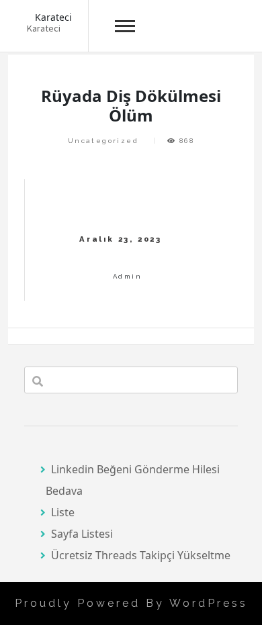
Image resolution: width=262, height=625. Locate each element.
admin (127, 276)
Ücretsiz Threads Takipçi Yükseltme (140, 555)
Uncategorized (103, 140)
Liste (63, 512)
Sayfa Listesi (82, 533)
